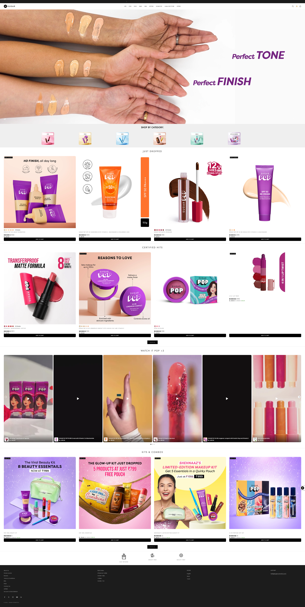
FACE (135, 6)
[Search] (293, 6)
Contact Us (7, 586)
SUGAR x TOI (101, 581)
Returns (6, 576)
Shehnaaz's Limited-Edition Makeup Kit (166, 533)
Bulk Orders (101, 570)
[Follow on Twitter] (9, 597)
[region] (152, 66)
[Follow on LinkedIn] (21, 597)
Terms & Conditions (9, 578)
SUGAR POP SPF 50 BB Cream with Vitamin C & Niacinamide (248, 232)
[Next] (299, 397)
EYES (130, 6)
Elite (5, 581)
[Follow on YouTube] (17, 597)
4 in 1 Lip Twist (234, 296)
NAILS (140, 6)
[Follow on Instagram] (13, 597)
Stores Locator (8, 573)
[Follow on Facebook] (4, 597)
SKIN (145, 6)
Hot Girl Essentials (85, 533)
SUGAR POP (159, 6)
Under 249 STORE (169, 6)
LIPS (125, 6)
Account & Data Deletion (11, 591)
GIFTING (151, 6)
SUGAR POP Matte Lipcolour (163, 232)
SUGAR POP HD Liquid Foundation (14, 232)
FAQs (5, 583)
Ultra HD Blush (159, 328)
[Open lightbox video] (28, 398)
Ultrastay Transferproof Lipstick (15, 328)
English (189, 573)
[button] (7, 235)
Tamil (188, 579)
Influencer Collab (102, 573)
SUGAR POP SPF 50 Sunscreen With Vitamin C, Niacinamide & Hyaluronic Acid (104, 232)
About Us (6, 570)
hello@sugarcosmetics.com (278, 573)
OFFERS (179, 6)
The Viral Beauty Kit (10, 533)
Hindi (188, 576)
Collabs (100, 578)
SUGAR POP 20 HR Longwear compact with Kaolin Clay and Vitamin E (101, 328)
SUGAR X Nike (101, 576)
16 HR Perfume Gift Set (236, 533)
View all (152, 342)
